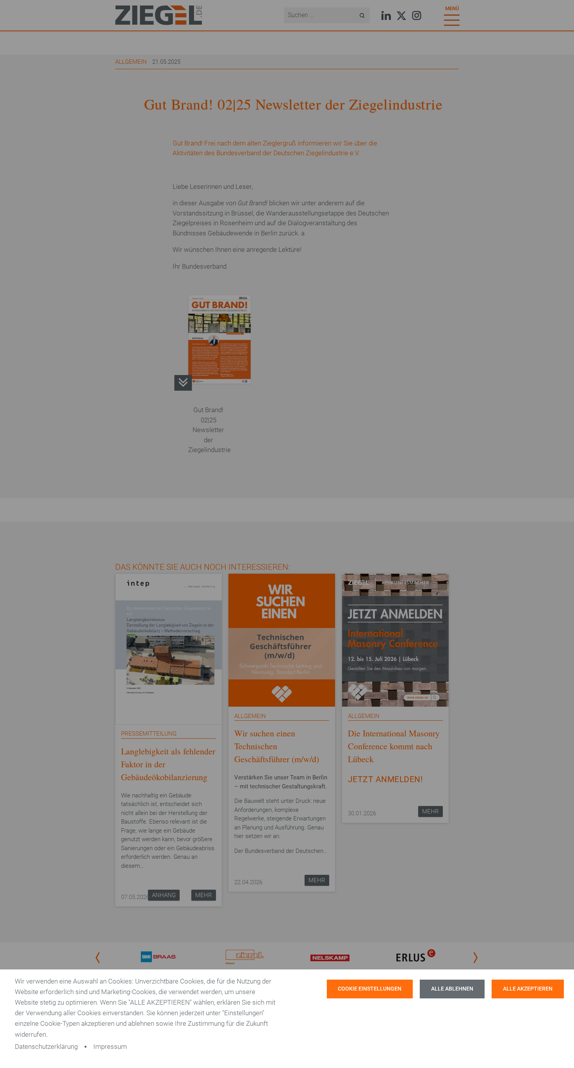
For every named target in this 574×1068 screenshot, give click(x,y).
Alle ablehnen (452, 988)
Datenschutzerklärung (46, 1046)
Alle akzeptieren (528, 988)
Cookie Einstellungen (369, 988)
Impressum (110, 1046)
